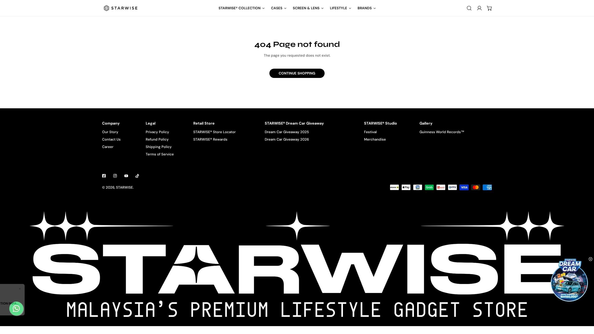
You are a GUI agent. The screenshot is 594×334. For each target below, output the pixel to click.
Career (107, 147)
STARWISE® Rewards (210, 139)
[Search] (469, 8)
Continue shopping (297, 73)
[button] (489, 8)
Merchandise (375, 139)
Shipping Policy (159, 147)
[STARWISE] (120, 8)
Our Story (110, 132)
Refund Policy (157, 139)
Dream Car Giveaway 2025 (287, 132)
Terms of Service (160, 154)
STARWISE (124, 187)
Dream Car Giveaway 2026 (287, 139)
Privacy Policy (157, 132)
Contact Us (111, 139)
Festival (370, 132)
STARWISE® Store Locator (214, 132)
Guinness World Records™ (442, 132)
